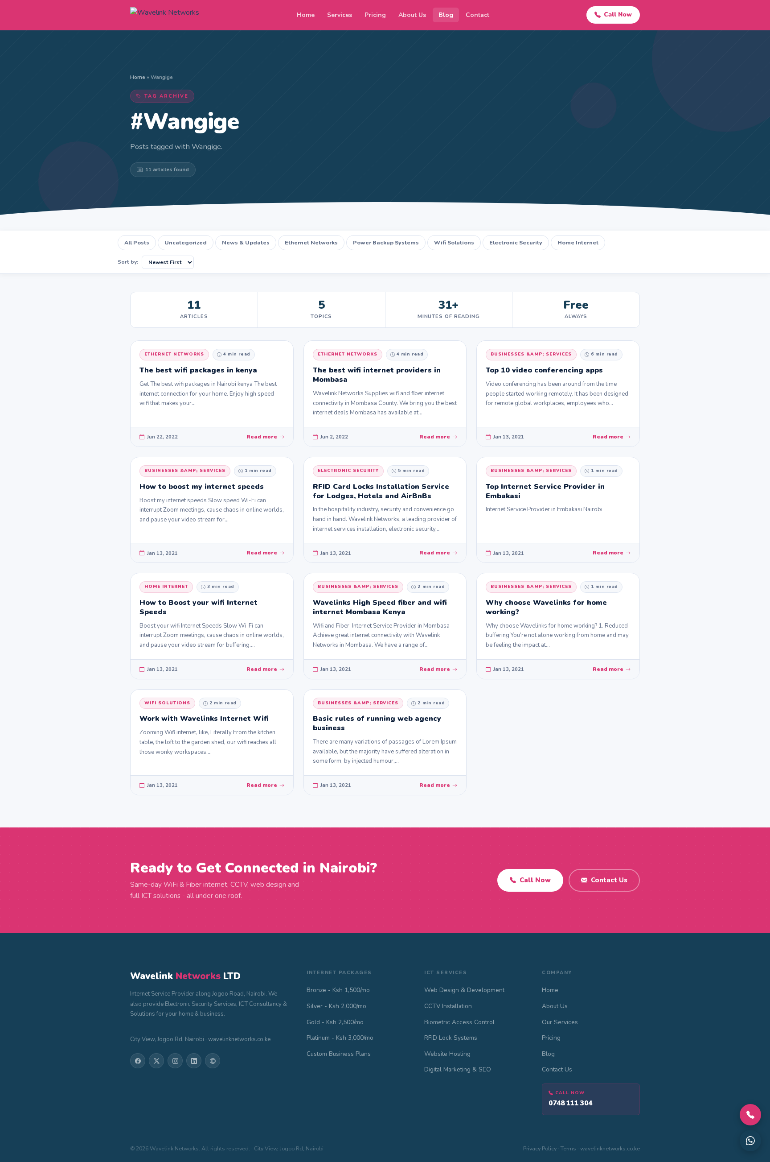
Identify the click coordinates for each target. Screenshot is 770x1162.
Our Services (560, 1022)
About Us (412, 15)
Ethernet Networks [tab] (311, 242)
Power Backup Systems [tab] (386, 242)
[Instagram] (175, 1060)
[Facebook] (137, 1060)
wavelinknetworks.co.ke (610, 1148)
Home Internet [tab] (577, 242)
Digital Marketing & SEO (457, 1069)
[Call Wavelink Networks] (750, 1114)
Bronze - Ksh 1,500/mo (338, 990)
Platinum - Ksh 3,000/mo (340, 1038)
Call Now (618, 14)
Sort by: (128, 261)
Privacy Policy (540, 1148)
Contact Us (609, 880)
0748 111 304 (570, 1103)
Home (306, 15)
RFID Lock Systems (450, 1038)
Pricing (375, 15)
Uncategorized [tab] (185, 242)
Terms (568, 1148)
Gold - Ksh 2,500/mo (335, 1022)
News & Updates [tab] (246, 242)
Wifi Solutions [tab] (454, 242)
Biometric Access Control (459, 1022)
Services (339, 15)
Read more (261, 436)
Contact (477, 15)
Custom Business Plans (339, 1054)
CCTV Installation (448, 1006)
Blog (445, 15)
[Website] (212, 1060)
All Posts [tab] (136, 242)
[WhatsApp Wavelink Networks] (750, 1140)
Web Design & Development (464, 990)
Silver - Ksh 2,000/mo (336, 1006)
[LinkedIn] (193, 1060)
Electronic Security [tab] (515, 242)
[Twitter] (156, 1060)
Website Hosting (447, 1054)
